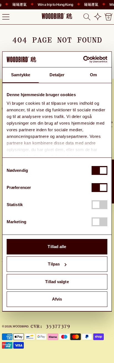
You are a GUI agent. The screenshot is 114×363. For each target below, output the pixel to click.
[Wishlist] (98, 17)
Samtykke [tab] (20, 74)
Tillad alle (57, 246)
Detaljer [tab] (57, 74)
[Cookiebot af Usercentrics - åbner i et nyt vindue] (83, 59)
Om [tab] (93, 74)
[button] (87, 16)
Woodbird (20, 326)
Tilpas (54, 264)
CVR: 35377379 (50, 326)
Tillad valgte (57, 281)
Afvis (57, 299)
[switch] (99, 187)
